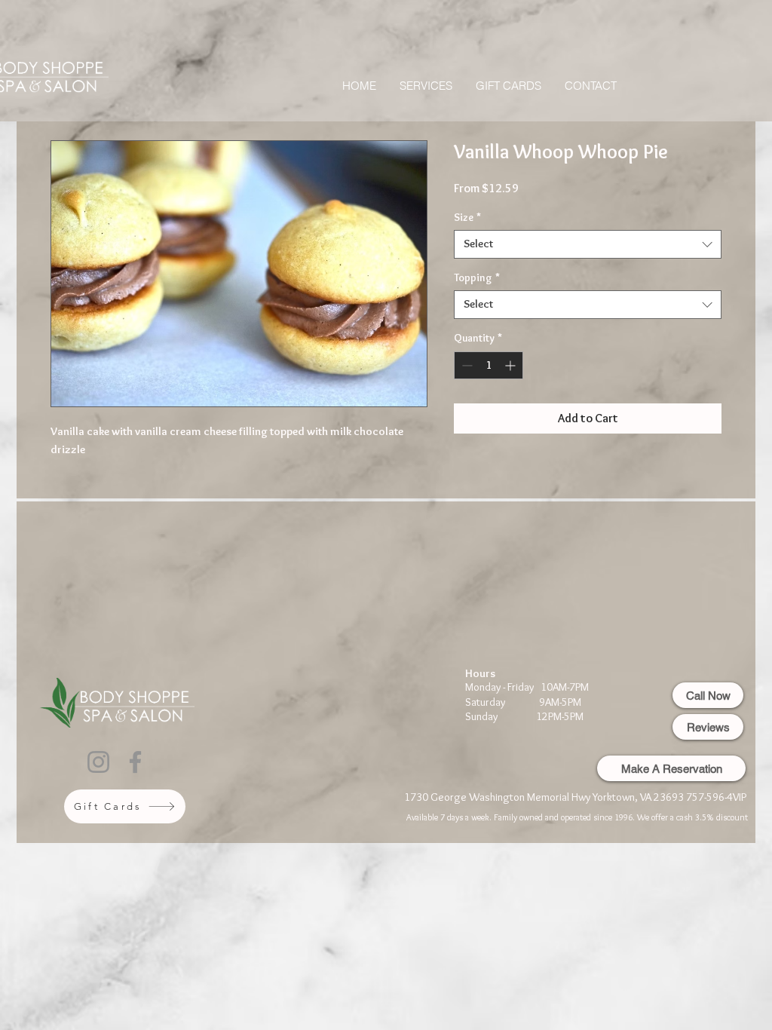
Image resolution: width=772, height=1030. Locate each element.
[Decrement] (465, 365)
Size (467, 217)
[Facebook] (135, 762)
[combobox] (587, 244)
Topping (477, 277)
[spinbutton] (488, 365)
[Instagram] (98, 762)
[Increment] (511, 365)
